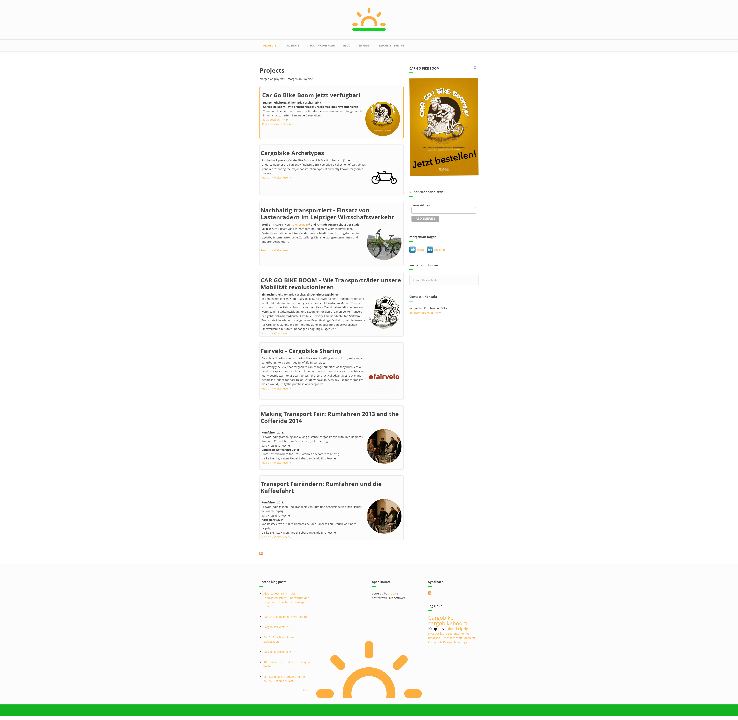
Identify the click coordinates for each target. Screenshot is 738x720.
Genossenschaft (451, 638)
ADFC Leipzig (300, 224)
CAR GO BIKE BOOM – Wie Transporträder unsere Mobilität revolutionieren (331, 283)
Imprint (365, 45)
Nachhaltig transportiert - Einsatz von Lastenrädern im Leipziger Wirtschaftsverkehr (327, 213)
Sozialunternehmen (458, 633)
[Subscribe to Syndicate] (453, 593)
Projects (269, 45)
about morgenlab (321, 45)
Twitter (421, 250)
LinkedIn (439, 250)
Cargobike (441, 617)
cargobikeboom (447, 623)
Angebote (292, 45)
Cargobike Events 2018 (278, 627)
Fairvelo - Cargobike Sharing (301, 351)
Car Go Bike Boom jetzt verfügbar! (311, 95)
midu (450, 628)
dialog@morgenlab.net (425, 313)
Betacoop (434, 638)
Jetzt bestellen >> (275, 119)
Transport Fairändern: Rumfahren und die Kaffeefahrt (321, 487)
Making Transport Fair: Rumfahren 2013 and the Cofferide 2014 (330, 417)
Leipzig (462, 628)
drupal (393, 593)
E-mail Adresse (421, 205)
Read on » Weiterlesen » (277, 124)
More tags (460, 642)
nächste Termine (391, 45)
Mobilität (469, 638)
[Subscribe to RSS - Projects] (331, 553)
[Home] (369, 19)
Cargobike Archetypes (292, 153)
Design (447, 642)
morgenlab (436, 633)
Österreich (435, 642)
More (306, 690)
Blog (347, 45)
